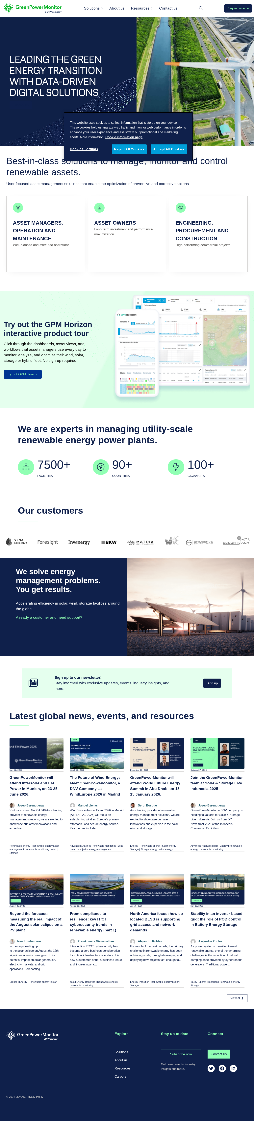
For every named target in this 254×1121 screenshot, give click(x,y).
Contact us (21, 105)
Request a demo (238, 8)
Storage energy (148, 849)
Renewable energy (20, 845)
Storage (14, 853)
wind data (76, 849)
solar (53, 849)
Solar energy (169, 845)
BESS (193, 982)
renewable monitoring (37, 849)
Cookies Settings (84, 149)
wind (120, 845)
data (215, 845)
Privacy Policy (35, 1096)
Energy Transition (85, 982)
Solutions (92, 8)
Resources (140, 8)
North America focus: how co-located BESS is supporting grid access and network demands (157, 922)
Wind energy (166, 849)
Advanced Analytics (80, 845)
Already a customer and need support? (49, 617)
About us (121, 1060)
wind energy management (97, 849)
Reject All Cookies (129, 149)
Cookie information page (123, 137)
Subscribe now (181, 1054)
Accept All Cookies (169, 149)
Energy (134, 845)
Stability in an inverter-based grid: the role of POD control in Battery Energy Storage (216, 919)
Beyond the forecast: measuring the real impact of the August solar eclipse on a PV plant (36, 922)
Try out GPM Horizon (22, 374)
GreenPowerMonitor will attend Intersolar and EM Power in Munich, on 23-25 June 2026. (34, 785)
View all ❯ (237, 998)
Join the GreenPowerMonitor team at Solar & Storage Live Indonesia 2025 (216, 783)
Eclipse (13, 982)
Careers (120, 1076)
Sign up (212, 683)
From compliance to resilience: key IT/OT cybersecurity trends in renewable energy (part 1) (93, 922)
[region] (128, 136)
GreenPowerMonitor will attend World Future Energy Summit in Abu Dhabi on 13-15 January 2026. (155, 785)
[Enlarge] (245, 300)
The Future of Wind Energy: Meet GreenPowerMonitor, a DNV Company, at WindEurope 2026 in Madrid (95, 785)
